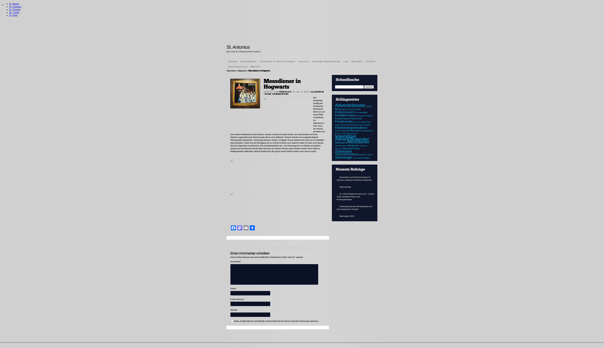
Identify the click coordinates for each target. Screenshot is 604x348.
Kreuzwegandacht (366, 131)
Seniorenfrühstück (346, 154)
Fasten (351, 115)
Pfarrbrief (370, 61)
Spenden (361, 155)
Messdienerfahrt (341, 146)
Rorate (356, 148)
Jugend (338, 125)
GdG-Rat (356, 122)
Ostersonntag (345, 187)
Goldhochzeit (366, 122)
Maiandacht (341, 142)
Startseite (232, 61)
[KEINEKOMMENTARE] (277, 94)
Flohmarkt (360, 116)
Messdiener (357, 61)
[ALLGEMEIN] (317, 91)
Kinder (343, 125)
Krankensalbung (341, 131)
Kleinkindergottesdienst (351, 127)
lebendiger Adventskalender (352, 138)
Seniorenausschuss (237, 66)
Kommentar (236, 262)
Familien (341, 115)
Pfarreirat (347, 148)
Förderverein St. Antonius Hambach (277, 61)
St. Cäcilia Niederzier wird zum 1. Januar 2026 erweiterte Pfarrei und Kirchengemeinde (355, 197)
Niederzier (353, 145)
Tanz (355, 158)
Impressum (303, 61)
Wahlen (360, 158)
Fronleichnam (342, 118)
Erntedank (357, 109)
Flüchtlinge (368, 116)
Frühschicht (356, 118)
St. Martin (369, 155)
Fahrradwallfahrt (361, 112)
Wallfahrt (366, 158)
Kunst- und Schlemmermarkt (346, 133)
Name (233, 288)
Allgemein (255, 66)
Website (233, 310)
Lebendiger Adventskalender (326, 61)
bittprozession (347, 109)
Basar (338, 109)
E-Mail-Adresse (237, 299)
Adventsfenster (350, 105)
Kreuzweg (353, 130)
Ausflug (369, 106)
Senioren (343, 151)
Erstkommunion (345, 112)
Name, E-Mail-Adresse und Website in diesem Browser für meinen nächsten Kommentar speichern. (276, 321)
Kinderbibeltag (352, 125)
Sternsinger (343, 157)
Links (346, 61)
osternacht (363, 146)
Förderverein (344, 121)
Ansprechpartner (248, 61)
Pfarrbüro (338, 149)
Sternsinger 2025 (346, 216)
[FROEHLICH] (285, 91)
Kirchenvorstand (364, 125)
